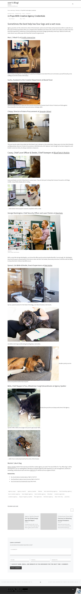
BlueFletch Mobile (61, 152)
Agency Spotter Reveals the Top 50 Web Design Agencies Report (32, 518)
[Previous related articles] (69, 510)
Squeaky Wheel (45, 111)
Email (33, 559)
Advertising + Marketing (15, 10)
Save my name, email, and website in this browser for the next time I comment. (40, 564)
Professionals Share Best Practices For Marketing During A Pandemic (65, 518)
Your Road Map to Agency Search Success (21, 479)
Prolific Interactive (28, 37)
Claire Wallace (12, 18)
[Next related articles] (72, 510)
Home (9, 10)
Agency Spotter (12, 467)
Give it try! (33, 470)
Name (12, 559)
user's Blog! (13, 589)
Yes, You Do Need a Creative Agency (19, 477)
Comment (13, 549)
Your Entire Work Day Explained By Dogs (20, 481)
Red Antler (48, 265)
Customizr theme (24, 590)
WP (12, 590)
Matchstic (59, 213)
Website (55, 559)
